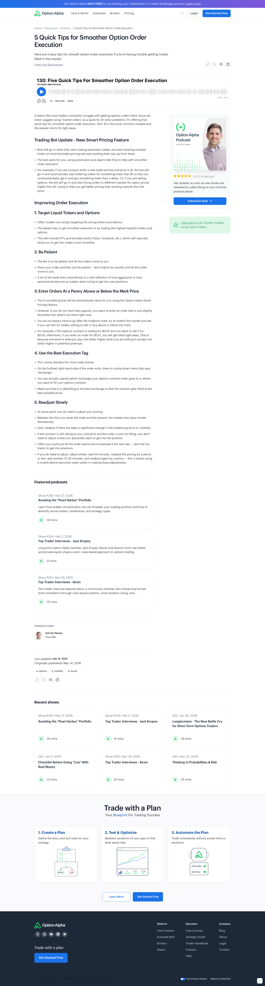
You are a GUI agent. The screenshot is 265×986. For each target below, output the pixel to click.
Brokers (115, 13)
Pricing (129, 13)
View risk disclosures (48, 64)
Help (189, 956)
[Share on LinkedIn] (228, 64)
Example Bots (166, 937)
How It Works (79, 13)
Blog (222, 930)
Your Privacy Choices (196, 979)
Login (194, 13)
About (223, 937)
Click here (187, 223)
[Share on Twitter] (214, 64)
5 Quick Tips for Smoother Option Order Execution (103, 28)
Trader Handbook (197, 943)
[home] (48, 13)
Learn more (193, 3)
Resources (51, 28)
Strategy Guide (195, 937)
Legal (222, 943)
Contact (224, 949)
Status (161, 949)
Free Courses (194, 930)
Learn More (116, 896)
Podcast (65, 28)
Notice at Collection (221, 979)
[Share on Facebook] (221, 64)
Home (37, 28)
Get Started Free (216, 13)
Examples (99, 13)
